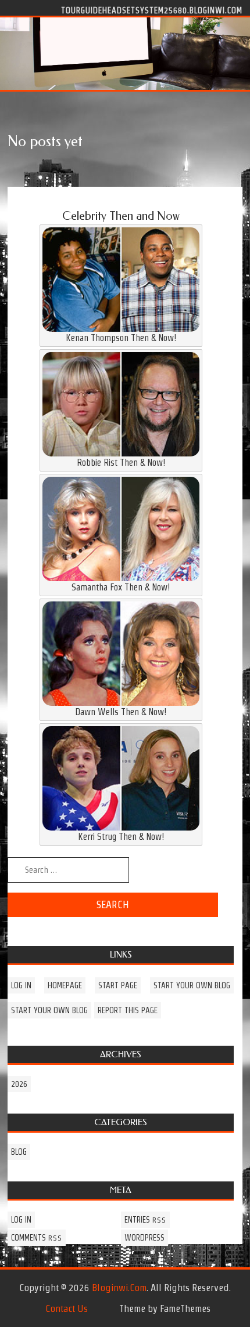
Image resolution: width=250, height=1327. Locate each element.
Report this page (128, 1010)
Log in (21, 985)
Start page (117, 985)
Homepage (65, 985)
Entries (145, 1219)
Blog (19, 1151)
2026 (19, 1084)
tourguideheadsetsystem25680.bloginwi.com (151, 9)
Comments (36, 1237)
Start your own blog (191, 985)
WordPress (144, 1237)
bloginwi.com (119, 1287)
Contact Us (66, 1308)
